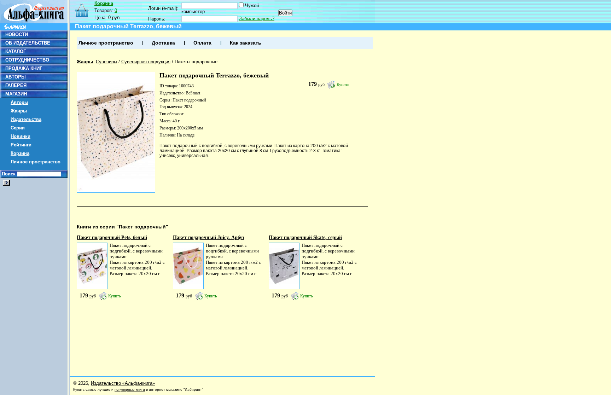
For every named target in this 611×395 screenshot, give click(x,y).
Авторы (19, 102)
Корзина (20, 153)
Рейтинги (21, 144)
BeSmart (193, 93)
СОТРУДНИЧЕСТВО (27, 60)
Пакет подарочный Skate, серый (305, 237)
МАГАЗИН (16, 94)
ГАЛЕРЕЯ (16, 85)
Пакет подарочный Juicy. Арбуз (208, 237)
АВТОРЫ (15, 77)
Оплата (202, 43)
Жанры (19, 111)
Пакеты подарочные (196, 61)
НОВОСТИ (16, 34)
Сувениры (106, 61)
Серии (18, 127)
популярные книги (130, 389)
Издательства (26, 119)
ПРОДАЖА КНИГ (23, 68)
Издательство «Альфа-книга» (123, 383)
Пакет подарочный (189, 100)
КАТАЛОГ (15, 51)
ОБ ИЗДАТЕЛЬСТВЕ (27, 43)
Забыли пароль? (256, 18)
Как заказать (245, 43)
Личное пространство (35, 161)
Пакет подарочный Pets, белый (112, 237)
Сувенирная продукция (145, 61)
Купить (343, 84)
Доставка (163, 43)
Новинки (20, 136)
